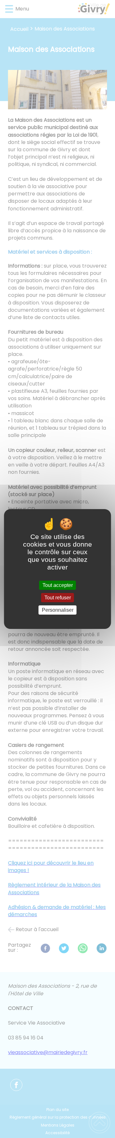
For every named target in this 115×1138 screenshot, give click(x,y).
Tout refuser (57, 597)
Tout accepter (57, 585)
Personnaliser (57, 610)
